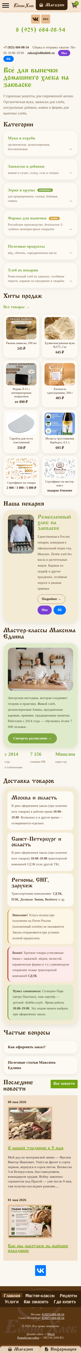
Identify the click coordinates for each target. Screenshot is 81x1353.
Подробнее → (51, 599)
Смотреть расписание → (32, 738)
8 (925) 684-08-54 (40, 30)
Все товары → (16, 307)
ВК (9, 59)
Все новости (64, 1084)
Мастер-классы (40, 1295)
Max (45, 19)
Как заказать (36, 1301)
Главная (12, 1295)
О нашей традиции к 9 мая (35, 1148)
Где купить (65, 1301)
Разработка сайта (28, 1337)
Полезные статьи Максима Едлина (32, 1065)
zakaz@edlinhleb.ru (41, 53)
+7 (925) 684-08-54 (16, 47)
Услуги (12, 1301)
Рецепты (68, 1295)
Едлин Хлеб (24, 5)
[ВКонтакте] (40, 1270)
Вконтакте (35, 19)
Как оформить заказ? (27, 1047)
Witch (51, 1334)
